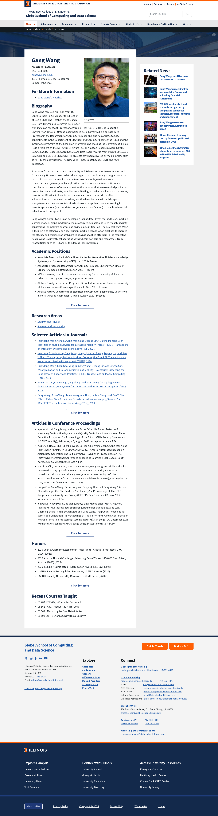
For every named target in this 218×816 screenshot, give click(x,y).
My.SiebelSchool (185, 4)
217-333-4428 (166, 670)
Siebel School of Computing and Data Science (48, 647)
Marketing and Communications (138, 730)
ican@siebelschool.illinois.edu (158, 684)
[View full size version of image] (214, 35)
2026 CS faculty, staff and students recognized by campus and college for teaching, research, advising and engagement (174, 110)
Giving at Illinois (91, 775)
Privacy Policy (60, 806)
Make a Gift (181, 646)
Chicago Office (129, 705)
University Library (149, 787)
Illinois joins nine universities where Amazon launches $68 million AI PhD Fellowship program (174, 152)
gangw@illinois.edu (42, 75)
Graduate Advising (131, 677)
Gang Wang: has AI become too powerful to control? (173, 77)
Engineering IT (129, 719)
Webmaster (141, 806)
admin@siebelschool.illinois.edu (47, 680)
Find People (88, 670)
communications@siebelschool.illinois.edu (142, 734)
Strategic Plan (90, 684)
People (170, 4)
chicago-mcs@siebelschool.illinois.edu (163, 687)
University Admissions (36, 769)
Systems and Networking (52, 326)
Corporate (159, 4)
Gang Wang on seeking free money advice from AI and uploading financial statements (173, 93)
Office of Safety (129, 723)
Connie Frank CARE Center (154, 781)
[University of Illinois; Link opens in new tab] (35, 750)
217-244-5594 (152, 723)
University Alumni (92, 769)
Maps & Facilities (91, 680)
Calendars (87, 666)
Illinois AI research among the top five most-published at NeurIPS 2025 (174, 138)
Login (161, 806)
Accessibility (116, 806)
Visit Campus (31, 787)
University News (33, 781)
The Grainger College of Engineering (48, 11)
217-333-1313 (151, 719)
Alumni (147, 4)
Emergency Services (151, 769)
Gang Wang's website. (50, 97)
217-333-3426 (39, 676)
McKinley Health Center (153, 775)
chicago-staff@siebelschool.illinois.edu (141, 712)
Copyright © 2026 (89, 806)
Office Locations (91, 677)
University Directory (93, 787)
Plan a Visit (88, 687)
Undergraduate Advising (134, 666)
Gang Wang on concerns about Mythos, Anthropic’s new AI (173, 125)
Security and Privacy (49, 321)
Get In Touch (155, 646)
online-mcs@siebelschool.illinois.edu (163, 691)
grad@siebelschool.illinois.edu (136, 680)
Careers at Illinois (34, 775)
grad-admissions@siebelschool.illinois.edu (165, 698)
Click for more (80, 305)
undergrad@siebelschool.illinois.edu (139, 670)
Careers (86, 673)
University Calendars (93, 781)
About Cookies (33, 806)
